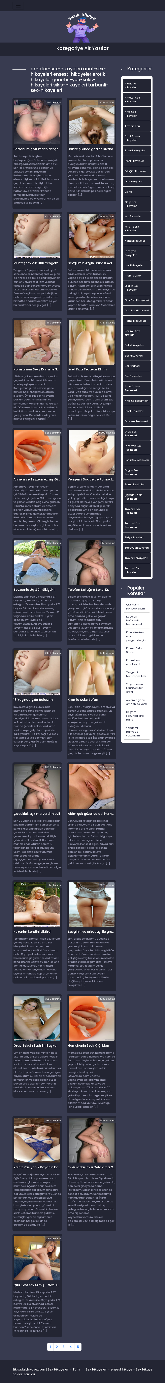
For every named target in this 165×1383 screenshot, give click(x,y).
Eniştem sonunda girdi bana (135, 715)
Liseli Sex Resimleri (137, 460)
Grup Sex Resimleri (131, 433)
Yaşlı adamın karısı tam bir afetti (134, 688)
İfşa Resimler (133, 216)
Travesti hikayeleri (136, 558)
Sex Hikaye (144, 1369)
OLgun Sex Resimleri (131, 472)
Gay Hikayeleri (134, 181)
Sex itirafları (132, 366)
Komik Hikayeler (135, 240)
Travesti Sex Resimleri (132, 511)
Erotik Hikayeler (134, 161)
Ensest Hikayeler (135, 150)
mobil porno (133, 275)
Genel (129, 191)
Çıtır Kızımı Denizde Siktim (135, 606)
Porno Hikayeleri (135, 320)
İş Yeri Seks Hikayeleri (132, 228)
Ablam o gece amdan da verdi (136, 702)
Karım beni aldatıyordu (133, 662)
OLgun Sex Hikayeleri (131, 287)
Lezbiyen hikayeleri (131, 253)
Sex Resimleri (133, 376)
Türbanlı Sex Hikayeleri (132, 570)
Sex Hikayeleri (134, 355)
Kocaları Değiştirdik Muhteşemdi (134, 620)
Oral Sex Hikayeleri (137, 300)
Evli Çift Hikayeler (135, 171)
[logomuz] (82, 28)
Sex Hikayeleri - (98, 1369)
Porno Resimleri (135, 484)
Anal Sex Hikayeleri (131, 113)
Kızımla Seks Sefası (134, 650)
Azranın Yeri (132, 126)
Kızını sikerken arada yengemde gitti (136, 636)
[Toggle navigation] (18, 6)
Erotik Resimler (134, 411)
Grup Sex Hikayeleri (131, 204)
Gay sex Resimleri (136, 421)
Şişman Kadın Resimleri (133, 496)
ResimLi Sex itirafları (132, 333)
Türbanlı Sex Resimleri (132, 525)
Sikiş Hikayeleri (134, 537)
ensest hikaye (121, 1369)
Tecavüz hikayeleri (137, 547)
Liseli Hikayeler (134, 265)
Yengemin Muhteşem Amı (136, 674)
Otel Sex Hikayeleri (137, 310)
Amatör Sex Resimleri (132, 388)
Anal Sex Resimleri (136, 400)
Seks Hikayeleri (134, 345)
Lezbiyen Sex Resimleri (133, 447)
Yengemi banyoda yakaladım (133, 731)
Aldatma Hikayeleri (131, 85)
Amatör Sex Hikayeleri (132, 99)
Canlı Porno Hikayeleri (132, 138)
